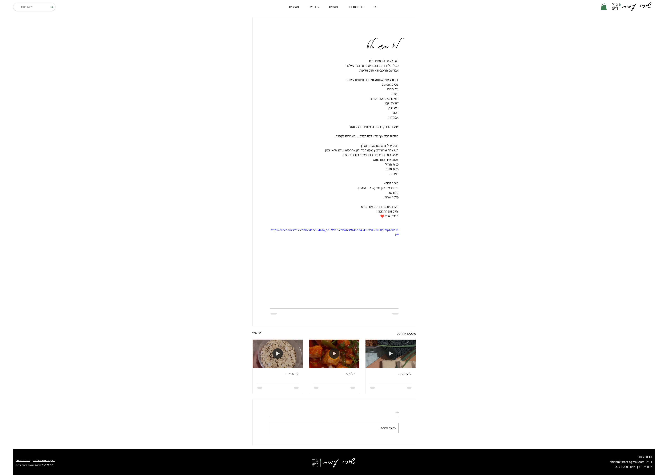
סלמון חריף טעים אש (350, 373)
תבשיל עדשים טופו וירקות (405, 373)
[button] (604, 6)
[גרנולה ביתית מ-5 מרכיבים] (278, 354)
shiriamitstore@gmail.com (627, 462)
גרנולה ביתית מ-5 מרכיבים (292, 373)
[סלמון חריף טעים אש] (334, 354)
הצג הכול (256, 333)
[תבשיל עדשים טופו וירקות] (390, 354)
